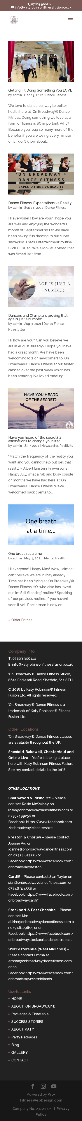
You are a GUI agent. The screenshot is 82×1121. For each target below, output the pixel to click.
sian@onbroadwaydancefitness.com (37, 883)
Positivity (66, 445)
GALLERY (19, 1052)
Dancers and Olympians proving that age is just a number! (38, 317)
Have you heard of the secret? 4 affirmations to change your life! (34, 439)
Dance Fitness (55, 95)
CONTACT (19, 1060)
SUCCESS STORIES (27, 1022)
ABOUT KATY (22, 1029)
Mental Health (54, 558)
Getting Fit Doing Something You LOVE (40, 90)
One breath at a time (25, 554)
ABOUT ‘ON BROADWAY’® (33, 1006)
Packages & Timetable (30, 1014)
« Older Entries (20, 620)
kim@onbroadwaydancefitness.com (41, 922)
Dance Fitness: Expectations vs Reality (40, 203)
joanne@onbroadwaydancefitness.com (40, 849)
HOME (16, 999)
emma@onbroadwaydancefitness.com (40, 961)
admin (17, 95)
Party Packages (24, 1037)
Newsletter (16, 329)
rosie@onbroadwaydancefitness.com (38, 810)
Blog (15, 1045)
